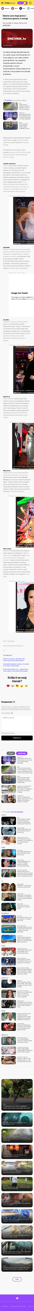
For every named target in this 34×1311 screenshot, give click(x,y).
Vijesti (16, 8)
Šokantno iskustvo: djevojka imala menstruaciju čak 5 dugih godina (14, 659)
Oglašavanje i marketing (18, 1306)
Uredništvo (4, 1306)
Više (17, 1279)
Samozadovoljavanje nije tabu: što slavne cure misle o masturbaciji (16, 665)
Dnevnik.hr (7, 8)
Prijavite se (17, 738)
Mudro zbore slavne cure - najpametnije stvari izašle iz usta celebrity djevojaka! (15, 670)
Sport (24, 8)
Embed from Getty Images (17, 196)
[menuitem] (31, 3)
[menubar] (31, 3)
